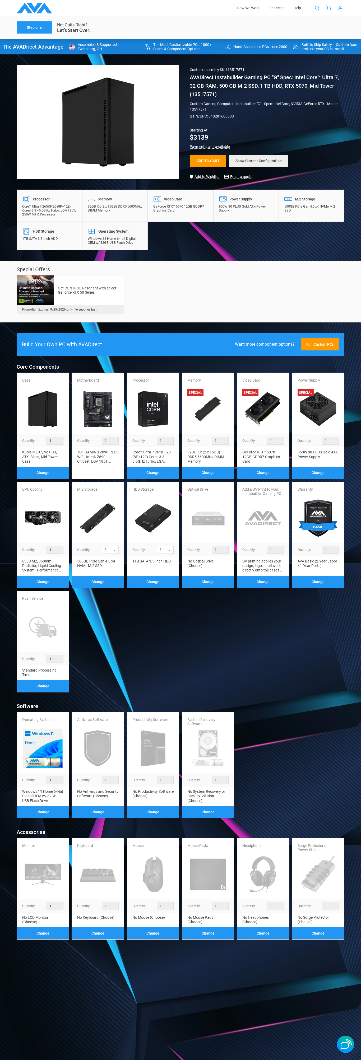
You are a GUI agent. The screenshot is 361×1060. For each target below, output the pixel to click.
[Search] (317, 8)
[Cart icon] (329, 8)
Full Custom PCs (320, 344)
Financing (277, 8)
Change (42, 473)
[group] (98, 122)
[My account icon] (340, 8)
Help (297, 8)
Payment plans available (210, 146)
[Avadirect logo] (34, 8)
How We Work (248, 8)
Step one (34, 27)
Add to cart (208, 161)
